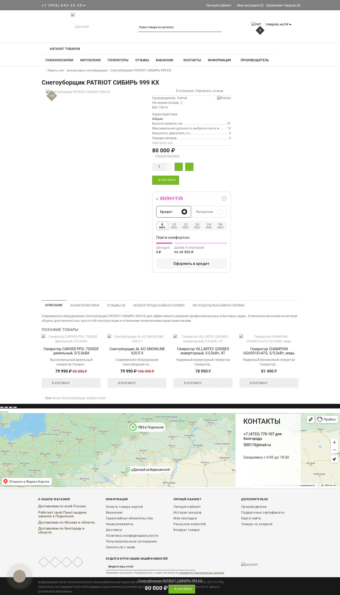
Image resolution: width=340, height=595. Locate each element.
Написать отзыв (209, 91)
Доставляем (48, 506)
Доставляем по (51, 522)
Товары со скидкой (257, 524)
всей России (75, 506)
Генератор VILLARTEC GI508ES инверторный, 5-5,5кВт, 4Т (203, 351)
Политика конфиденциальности (132, 535)
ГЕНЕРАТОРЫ (118, 60)
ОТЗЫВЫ (142, 60)
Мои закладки (185, 518)
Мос (68, 522)
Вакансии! (114, 512)
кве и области (83, 522)
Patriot (182, 98)
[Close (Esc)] (2, 407)
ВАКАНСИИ (164, 60)
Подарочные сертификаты (263, 512)
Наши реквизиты (120, 524)
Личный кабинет (187, 507)
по (62, 506)
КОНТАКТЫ (192, 60)
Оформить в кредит (191, 263)
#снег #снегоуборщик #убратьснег (79, 398)
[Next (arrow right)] (6, 412)
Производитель (255, 60)
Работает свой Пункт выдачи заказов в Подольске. (62, 514)
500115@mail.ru (257, 445)
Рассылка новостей (189, 524)
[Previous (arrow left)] (2, 412)
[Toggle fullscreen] (10, 407)
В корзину (167, 180)
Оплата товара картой (124, 507)
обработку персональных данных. (202, 572)
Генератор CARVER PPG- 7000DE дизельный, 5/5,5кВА (71, 351)
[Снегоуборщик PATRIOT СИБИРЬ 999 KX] (95, 92)
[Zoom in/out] (15, 407)
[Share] (6, 407)
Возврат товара (186, 530)
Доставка (114, 530)
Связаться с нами (120, 547)
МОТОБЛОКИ (90, 60)
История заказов (187, 512)
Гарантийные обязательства (129, 518)
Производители (254, 507)
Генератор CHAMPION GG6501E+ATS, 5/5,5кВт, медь (269, 351)
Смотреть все (162, 143)
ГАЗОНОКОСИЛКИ (59, 60)
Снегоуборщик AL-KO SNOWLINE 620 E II (137, 351)
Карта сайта (251, 518)
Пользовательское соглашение (131, 541)
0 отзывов (183, 91)
